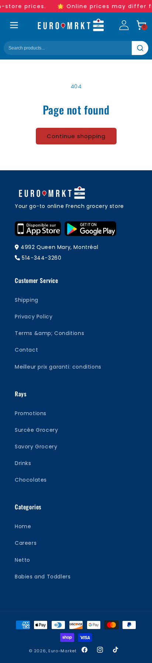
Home (23, 526)
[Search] (140, 48)
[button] (141, 25)
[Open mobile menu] (14, 25)
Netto (22, 560)
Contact (26, 349)
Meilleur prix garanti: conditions (58, 366)
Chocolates (31, 479)
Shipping (26, 300)
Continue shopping (76, 136)
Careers (26, 543)
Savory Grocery (36, 446)
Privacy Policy (33, 316)
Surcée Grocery (36, 430)
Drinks (23, 463)
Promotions (30, 413)
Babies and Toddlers (42, 576)
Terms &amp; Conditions (49, 333)
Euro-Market (62, 651)
